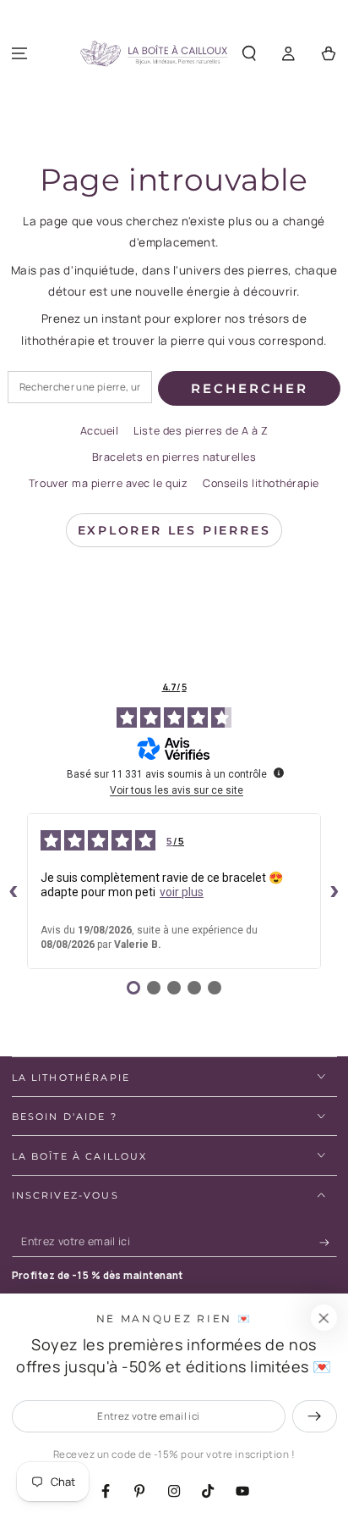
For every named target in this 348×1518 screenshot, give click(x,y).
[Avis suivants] (334, 891)
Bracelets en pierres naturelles (174, 457)
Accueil (99, 431)
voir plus (182, 892)
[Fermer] (323, 1318)
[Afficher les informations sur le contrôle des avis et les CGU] (278, 772)
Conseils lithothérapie (261, 483)
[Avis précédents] (13, 891)
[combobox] (80, 387)
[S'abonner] (328, 1243)
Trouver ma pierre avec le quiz (108, 483)
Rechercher (249, 388)
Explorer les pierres (174, 530)
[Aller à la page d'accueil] (154, 54)
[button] (249, 54)
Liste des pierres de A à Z (200, 431)
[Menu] (20, 54)
